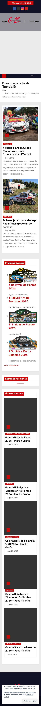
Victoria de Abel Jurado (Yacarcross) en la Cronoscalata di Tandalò (17, 151)
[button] (37, 75)
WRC (16, 537)
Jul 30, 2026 (12, 654)
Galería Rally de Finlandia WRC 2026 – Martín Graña (20, 544)
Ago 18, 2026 (13, 604)
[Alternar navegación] (32, 76)
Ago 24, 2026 (13, 444)
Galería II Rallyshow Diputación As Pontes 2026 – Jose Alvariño (18, 597)
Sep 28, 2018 (10, 230)
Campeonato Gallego (22, 434)
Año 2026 (9, 434)
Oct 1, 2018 (9, 158)
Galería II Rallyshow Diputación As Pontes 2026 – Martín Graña (18, 491)
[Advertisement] (20, 52)
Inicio (4, 90)
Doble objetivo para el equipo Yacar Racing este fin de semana (20, 224)
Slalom (17, 644)
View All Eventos (11, 365)
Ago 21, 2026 (13, 498)
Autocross (7, 144)
